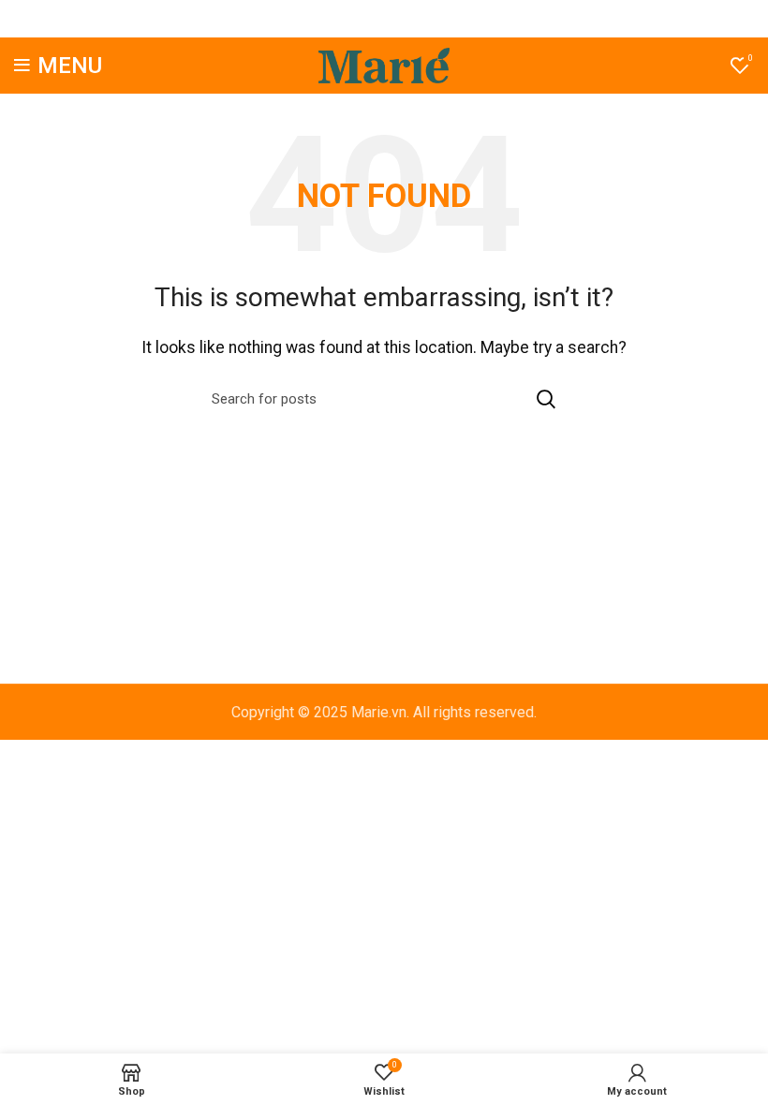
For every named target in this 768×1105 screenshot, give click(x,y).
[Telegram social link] (430, 19)
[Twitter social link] (359, 19)
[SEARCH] (546, 399)
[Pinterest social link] (383, 19)
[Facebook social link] (337, 19)
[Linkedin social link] (406, 19)
